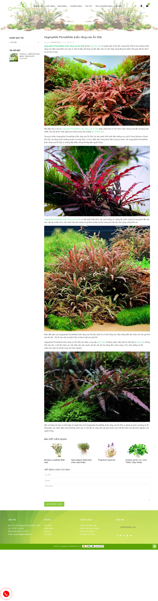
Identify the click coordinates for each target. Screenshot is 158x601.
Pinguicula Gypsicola (106, 460)
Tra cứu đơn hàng (104, 6)
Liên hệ (118, 6)
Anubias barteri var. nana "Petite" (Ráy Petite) (136, 461)
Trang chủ (38, 6)
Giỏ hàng (47, 534)
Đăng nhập (48, 528)
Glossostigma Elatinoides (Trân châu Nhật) (81, 461)
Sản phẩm (62, 6)
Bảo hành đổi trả (87, 531)
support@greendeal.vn (22, 534)
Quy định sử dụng (87, 534)
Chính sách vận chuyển (89, 528)
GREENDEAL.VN (128, 527)
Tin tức (88, 6)
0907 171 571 (23, 531)
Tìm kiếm (47, 525)
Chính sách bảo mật (88, 525)
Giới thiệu (50, 6)
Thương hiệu (76, 6)
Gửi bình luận (55, 504)
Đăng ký (47, 531)
